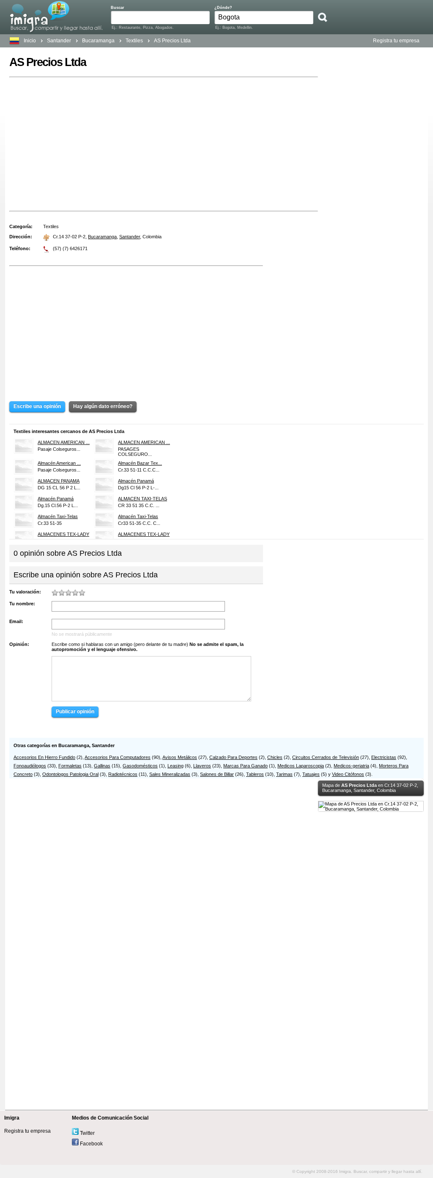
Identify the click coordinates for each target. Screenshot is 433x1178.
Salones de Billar (217, 774)
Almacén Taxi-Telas (58, 516)
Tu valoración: (25, 591)
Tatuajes (311, 774)
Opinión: (19, 644)
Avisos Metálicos (179, 757)
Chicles (274, 757)
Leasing (175, 765)
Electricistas (383, 757)
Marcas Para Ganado (245, 765)
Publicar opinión (75, 712)
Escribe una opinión (37, 406)
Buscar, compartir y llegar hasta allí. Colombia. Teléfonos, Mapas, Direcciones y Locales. (56, 16)
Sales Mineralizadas (169, 774)
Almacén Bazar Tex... (140, 463)
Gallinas (102, 765)
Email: (16, 621)
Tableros (255, 774)
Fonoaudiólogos (30, 765)
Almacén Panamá (136, 480)
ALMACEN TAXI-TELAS (142, 498)
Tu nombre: (22, 603)
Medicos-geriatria (351, 765)
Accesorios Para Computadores (118, 757)
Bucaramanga (102, 236)
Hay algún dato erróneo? (102, 406)
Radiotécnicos (122, 774)
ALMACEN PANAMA (58, 480)
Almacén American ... (59, 463)
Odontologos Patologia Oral (70, 774)
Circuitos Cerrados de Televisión (325, 757)
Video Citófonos (348, 774)
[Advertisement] (163, 144)
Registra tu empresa (396, 41)
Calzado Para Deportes (233, 757)
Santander (59, 41)
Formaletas (70, 765)
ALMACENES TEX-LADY (63, 534)
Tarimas (284, 774)
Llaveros (202, 765)
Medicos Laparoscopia (300, 765)
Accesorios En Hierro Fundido (44, 757)
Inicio (30, 41)
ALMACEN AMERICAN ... (64, 442)
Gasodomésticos (140, 765)
